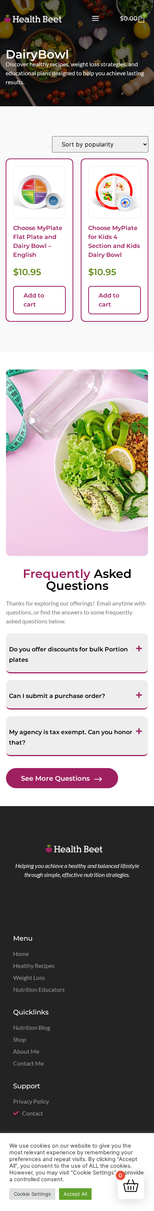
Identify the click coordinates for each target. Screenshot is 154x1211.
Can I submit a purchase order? (57, 695)
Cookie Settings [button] (32, 1194)
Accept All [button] (75, 1194)
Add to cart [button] (34, 300)
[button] (95, 18)
